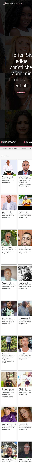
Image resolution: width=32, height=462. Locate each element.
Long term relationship (7, 396)
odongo (5, 212)
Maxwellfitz (24, 460)
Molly (21, 389)
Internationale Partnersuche (11, 148)
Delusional (6, 389)
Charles (22, 177)
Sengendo (6, 177)
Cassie (22, 424)
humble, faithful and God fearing (8, 362)
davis (21, 248)
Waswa (5, 283)
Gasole (5, 318)
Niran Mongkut (7, 424)
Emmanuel (23, 318)
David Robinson (7, 248)
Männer (24, 148)
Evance (22, 212)
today (4, 354)
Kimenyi (22, 283)
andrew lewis (24, 354)
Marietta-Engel (7, 460)
